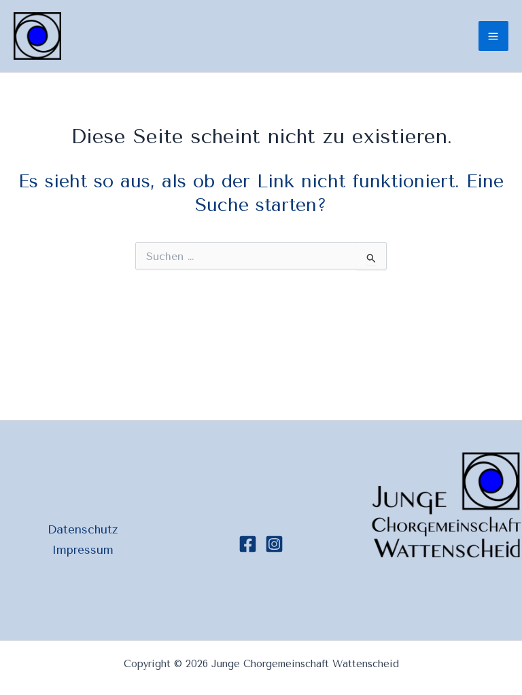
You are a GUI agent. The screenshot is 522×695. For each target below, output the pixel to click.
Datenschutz (83, 529)
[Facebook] (248, 544)
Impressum (83, 550)
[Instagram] (274, 544)
